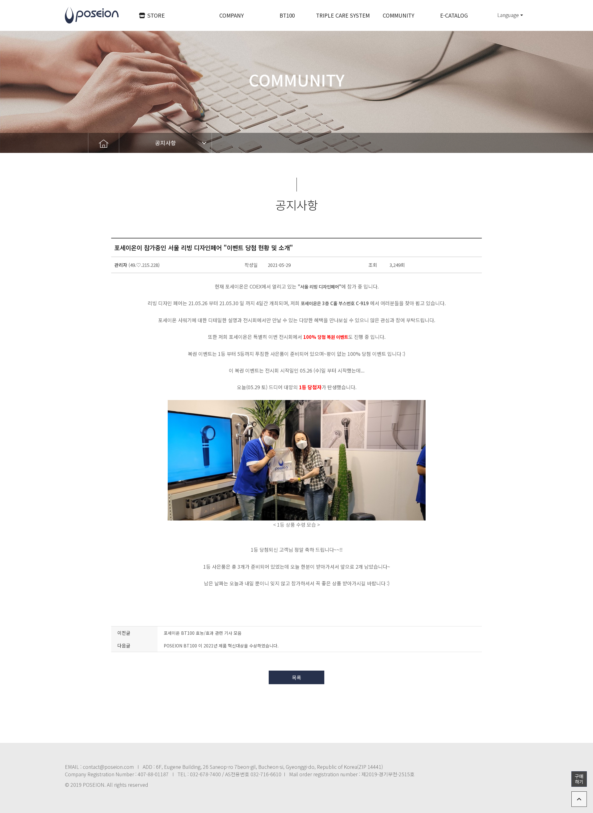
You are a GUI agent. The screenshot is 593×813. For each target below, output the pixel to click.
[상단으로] (579, 799)
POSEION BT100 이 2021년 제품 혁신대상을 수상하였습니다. (221, 645)
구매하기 (579, 779)
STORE (156, 15)
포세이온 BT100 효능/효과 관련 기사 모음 (203, 633)
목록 (296, 677)
